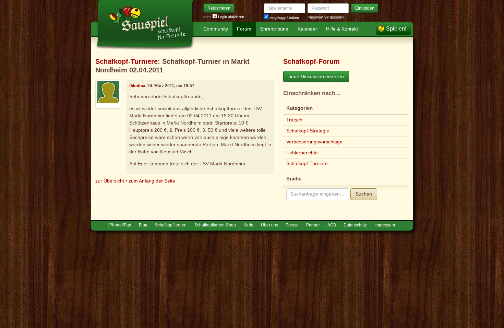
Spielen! (396, 29)
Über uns (269, 225)
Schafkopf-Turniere (126, 61)
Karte (248, 225)
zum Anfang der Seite (152, 181)
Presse (292, 225)
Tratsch (294, 119)
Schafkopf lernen (171, 225)
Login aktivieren (231, 17)
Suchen (364, 194)
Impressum (384, 225)
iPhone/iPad (119, 225)
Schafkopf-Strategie (307, 130)
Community (215, 29)
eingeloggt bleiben (283, 17)
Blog (143, 225)
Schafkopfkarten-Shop (215, 225)
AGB (331, 225)
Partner (313, 225)
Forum (244, 29)
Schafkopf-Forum (311, 61)
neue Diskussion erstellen (316, 76)
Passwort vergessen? (326, 17)
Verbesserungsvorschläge (314, 141)
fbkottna (137, 85)
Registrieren (218, 8)
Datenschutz (355, 225)
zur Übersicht (109, 181)
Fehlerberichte (302, 152)
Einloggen (364, 8)
